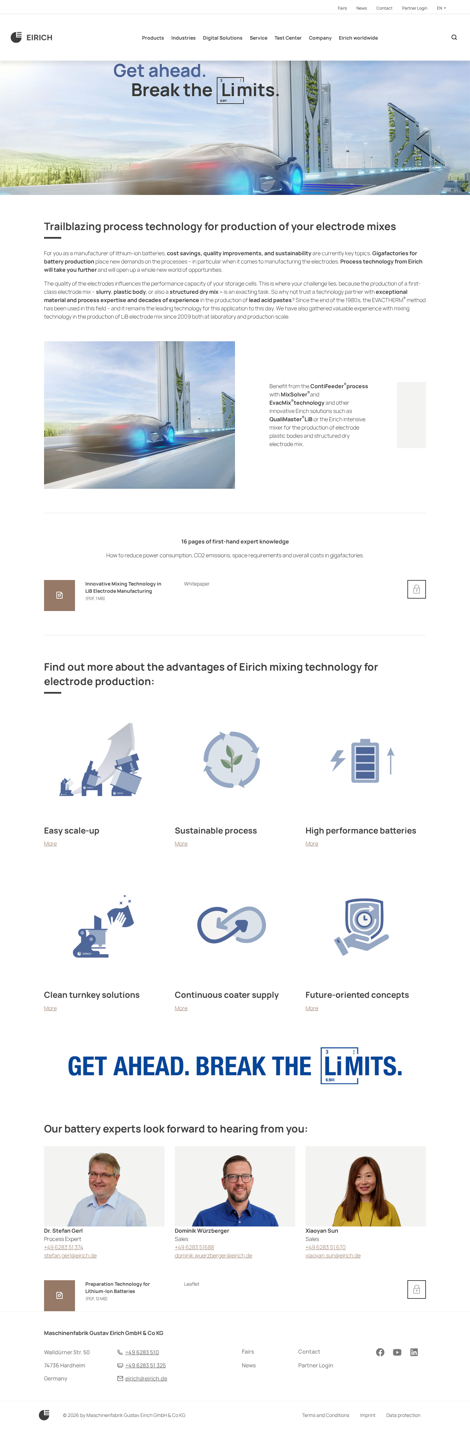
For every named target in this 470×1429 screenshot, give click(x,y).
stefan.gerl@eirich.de (70, 1255)
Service (258, 37)
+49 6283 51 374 (63, 1247)
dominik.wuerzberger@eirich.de (213, 1255)
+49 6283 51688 (194, 1247)
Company (320, 37)
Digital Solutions (223, 37)
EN (440, 8)
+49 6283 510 (142, 1352)
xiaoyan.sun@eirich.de (333, 1255)
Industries (183, 37)
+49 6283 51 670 (326, 1247)
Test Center (288, 37)
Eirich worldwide (358, 37)
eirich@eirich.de (146, 1378)
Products (153, 37)
